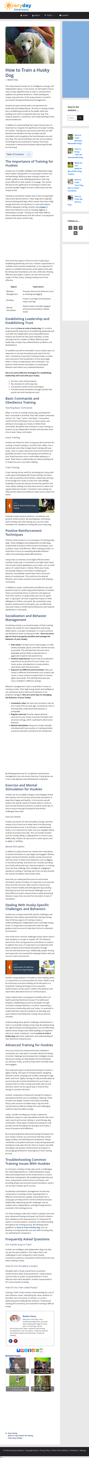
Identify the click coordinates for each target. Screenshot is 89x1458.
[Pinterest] (16, 1341)
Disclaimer (74, 1450)
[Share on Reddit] (33, 1350)
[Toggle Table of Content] (27, 154)
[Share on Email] (41, 1350)
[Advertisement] (29, 240)
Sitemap (83, 1450)
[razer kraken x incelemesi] (44, 1457)
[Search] (80, 117)
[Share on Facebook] (18, 1350)
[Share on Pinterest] (22, 1350)
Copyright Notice (32, 1450)
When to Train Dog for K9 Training (20, 1436)
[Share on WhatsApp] (37, 1350)
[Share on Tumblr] (29, 1350)
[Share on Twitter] (26, 1350)
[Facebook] (11, 1341)
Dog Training (12, 1433)
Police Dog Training (15, 1438)
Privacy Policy (45, 1450)
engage (42, 207)
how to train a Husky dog (28, 1227)
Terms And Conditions (60, 1450)
